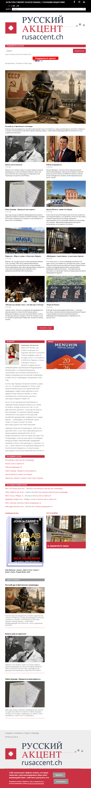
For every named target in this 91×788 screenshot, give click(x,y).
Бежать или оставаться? (14, 464)
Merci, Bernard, (10, 503)
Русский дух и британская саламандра (19, 460)
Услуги (26, 733)
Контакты (18, 733)
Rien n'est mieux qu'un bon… (15, 488)
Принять (59, 775)
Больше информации (36, 783)
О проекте (9, 733)
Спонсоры (35, 733)
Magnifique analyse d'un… (14, 499)
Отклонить (61, 781)
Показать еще (45, 328)
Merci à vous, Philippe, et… (14, 496)
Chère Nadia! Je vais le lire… (15, 492)
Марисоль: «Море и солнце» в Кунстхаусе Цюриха (24, 478)
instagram (79, 2)
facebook (74, 2)
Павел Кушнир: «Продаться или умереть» (20, 471)
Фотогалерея (52, 513)
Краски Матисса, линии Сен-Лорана (18, 474)
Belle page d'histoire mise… (15, 506)
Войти (8, 9)
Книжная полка (12, 513)
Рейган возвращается (13, 467)
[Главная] (45, 27)
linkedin (84, 2)
